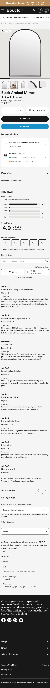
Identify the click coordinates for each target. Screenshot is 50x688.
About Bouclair (9, 654)
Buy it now (25, 127)
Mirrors (35, 23)
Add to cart (25, 119)
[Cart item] (46, 10)
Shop (10, 23)
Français (45, 665)
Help (4, 641)
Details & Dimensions (11, 181)
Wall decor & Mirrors (22, 23)
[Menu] (2, 10)
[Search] (40, 10)
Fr (34, 10)
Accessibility (6, 674)
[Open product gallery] (25, 54)
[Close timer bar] (48, 1)
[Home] (15, 10)
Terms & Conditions (9, 665)
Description (6, 173)
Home (3, 23)
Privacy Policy (6, 669)
